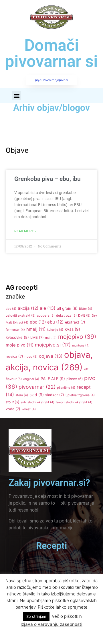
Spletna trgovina (80, 395)
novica (14, 356)
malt (51, 338)
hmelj (35, 329)
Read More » (25, 231)
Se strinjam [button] (36, 616)
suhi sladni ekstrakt (37, 402)
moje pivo (19, 345)
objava (51, 356)
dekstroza (66, 315)
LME (37, 337)
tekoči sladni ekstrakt (74, 402)
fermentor (15, 330)
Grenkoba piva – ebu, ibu (47, 178)
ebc (38, 322)
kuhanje (55, 330)
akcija (28, 308)
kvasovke (17, 337)
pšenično (66, 388)
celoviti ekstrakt (20, 315)
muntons (81, 345)
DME (84, 315)
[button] (16, 95)
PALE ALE (53, 378)
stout (12, 402)
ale (48, 308)
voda (13, 409)
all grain (67, 308)
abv (11, 309)
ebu (55, 322)
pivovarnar (37, 387)
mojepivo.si (53, 345)
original (31, 379)
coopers (46, 315)
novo (31, 357)
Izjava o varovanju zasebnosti (51, 624)
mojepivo (77, 336)
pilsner (74, 379)
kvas (72, 329)
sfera (21, 395)
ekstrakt (75, 322)
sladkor (54, 395)
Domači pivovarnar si (51, 53)
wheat (29, 409)
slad (36, 394)
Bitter (85, 309)
